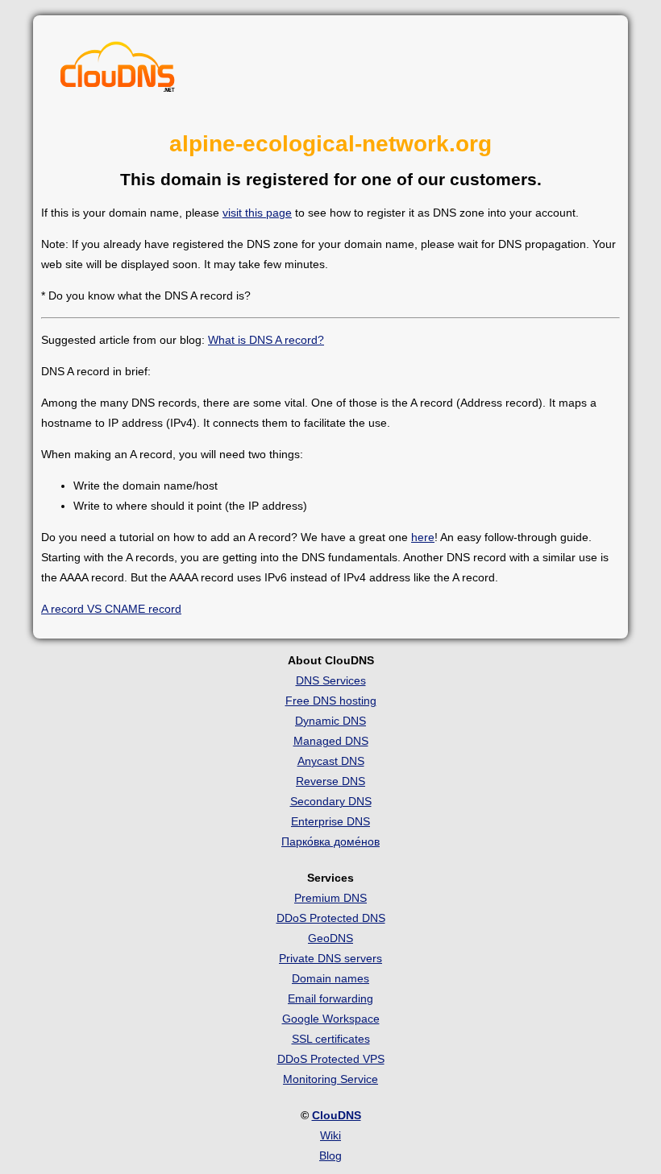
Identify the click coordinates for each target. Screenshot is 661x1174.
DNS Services (331, 680)
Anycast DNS (330, 760)
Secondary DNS (331, 801)
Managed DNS (330, 740)
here (422, 537)
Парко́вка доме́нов (330, 841)
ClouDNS (336, 1115)
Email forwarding (330, 998)
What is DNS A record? (266, 339)
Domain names (330, 978)
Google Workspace (331, 1018)
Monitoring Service (330, 1079)
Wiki (330, 1135)
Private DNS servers (330, 958)
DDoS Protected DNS (330, 918)
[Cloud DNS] (117, 70)
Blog (330, 1155)
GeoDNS (330, 938)
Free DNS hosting (330, 700)
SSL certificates (331, 1038)
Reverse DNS (330, 781)
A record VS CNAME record (111, 608)
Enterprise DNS (330, 821)
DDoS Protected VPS (331, 1058)
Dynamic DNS (330, 720)
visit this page (257, 212)
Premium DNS (330, 897)
